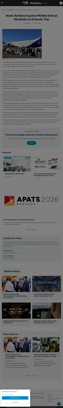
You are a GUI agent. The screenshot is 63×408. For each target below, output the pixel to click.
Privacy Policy (10, 394)
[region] (15, 398)
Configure (15, 402)
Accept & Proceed (15, 398)
